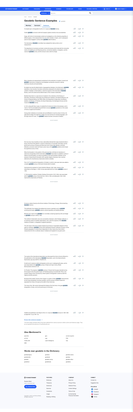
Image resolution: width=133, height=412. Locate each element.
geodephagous (28, 354)
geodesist (47, 357)
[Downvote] (80, 29)
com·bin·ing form (70, 336)
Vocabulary (49, 391)
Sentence (30, 16)
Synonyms (37, 25)
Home (25, 16)
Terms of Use (72, 391)
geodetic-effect (69, 359)
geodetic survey (49, 359)
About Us (71, 380)
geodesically (27, 357)
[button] (106, 8)
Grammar (48, 388)
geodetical (26, 362)
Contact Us (93, 380)
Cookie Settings (72, 388)
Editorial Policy (72, 385)
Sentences (44, 13)
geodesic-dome (69, 354)
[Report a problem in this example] (83, 29)
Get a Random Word (30, 386)
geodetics (68, 362)
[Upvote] (75, 29)
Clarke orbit (27, 340)
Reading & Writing (50, 397)
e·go (46, 338)
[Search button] (91, 13)
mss (67, 340)
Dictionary (48, 380)
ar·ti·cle (26, 338)
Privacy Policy (72, 383)
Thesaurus (49, 383)
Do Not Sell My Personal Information (74, 394)
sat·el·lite (26, 336)
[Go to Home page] (11, 9)
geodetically (48, 362)
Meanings (28, 25)
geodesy (68, 357)
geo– (46, 336)
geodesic (47, 354)
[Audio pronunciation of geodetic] (59, 21)
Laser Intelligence (49, 340)
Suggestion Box (95, 383)
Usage (48, 394)
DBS (25, 343)
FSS (67, 338)
